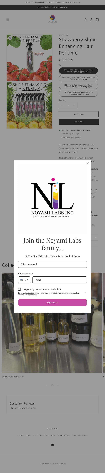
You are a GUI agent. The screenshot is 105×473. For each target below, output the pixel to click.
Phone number (25, 273)
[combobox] (24, 279)
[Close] (88, 163)
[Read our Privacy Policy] (85, 293)
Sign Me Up (52, 302)
